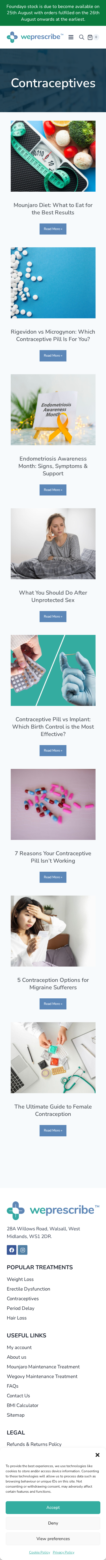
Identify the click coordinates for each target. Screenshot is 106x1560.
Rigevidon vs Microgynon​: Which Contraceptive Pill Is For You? (53, 335)
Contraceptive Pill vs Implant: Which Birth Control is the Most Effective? (53, 727)
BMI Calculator (22, 1405)
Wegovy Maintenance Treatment (42, 1376)
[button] (97, 1455)
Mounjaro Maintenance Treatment (43, 1367)
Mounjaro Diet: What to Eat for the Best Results (53, 208)
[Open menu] (71, 37)
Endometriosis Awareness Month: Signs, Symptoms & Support (53, 466)
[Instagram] (22, 1250)
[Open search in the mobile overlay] (82, 37)
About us (16, 1357)
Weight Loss (20, 1279)
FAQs (12, 1386)
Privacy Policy (63, 1552)
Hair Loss (17, 1318)
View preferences (53, 1539)
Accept (53, 1507)
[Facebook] (11, 1250)
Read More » (53, 229)
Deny (53, 1523)
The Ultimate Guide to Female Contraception (53, 1110)
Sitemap (16, 1415)
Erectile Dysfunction (28, 1289)
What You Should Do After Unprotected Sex (53, 596)
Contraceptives (23, 1298)
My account (19, 1347)
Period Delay (20, 1308)
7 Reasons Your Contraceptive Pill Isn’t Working (53, 857)
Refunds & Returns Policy (34, 1444)
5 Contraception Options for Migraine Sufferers (53, 983)
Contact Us (18, 1395)
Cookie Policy (39, 1552)
